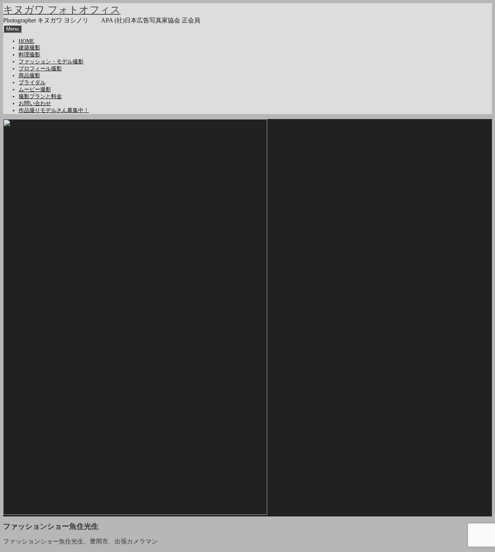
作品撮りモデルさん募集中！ (54, 110)
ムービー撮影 (35, 89)
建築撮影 (29, 48)
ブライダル (32, 82)
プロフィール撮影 (40, 69)
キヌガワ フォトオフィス (62, 9)
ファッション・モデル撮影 (51, 62)
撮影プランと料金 (40, 96)
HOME (26, 41)
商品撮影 (29, 75)
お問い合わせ (35, 103)
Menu (12, 29)
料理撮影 (29, 55)
